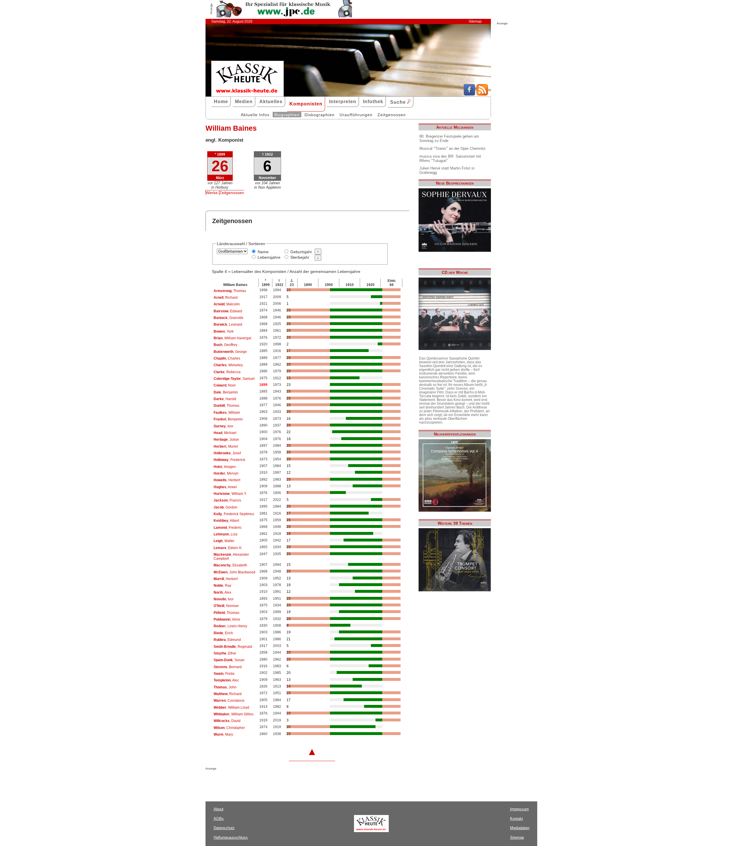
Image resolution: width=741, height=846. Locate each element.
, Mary (223, 734)
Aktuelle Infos (255, 114)
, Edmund (227, 640)
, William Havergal (232, 338)
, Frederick (229, 460)
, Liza (225, 534)
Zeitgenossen (391, 114)
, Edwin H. (228, 548)
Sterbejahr (299, 257)
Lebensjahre (269, 257)
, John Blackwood (234, 572)
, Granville (228, 318)
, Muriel (226, 446)
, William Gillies (234, 714)
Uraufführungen (356, 114)
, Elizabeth (230, 565)
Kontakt (516, 818)
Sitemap (475, 21)
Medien (244, 101)
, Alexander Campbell (231, 557)
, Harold (225, 399)
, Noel (225, 385)
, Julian (226, 439)
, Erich (223, 633)
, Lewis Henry (230, 626)
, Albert (226, 521)
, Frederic (228, 528)
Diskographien (320, 114)
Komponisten (305, 103)
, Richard (226, 298)
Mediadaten (519, 828)
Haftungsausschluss (231, 837)
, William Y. (230, 494)
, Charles (227, 358)
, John (225, 687)
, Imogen (225, 467)
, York (224, 331)
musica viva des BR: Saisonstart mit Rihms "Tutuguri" (450, 158)
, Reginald (233, 647)
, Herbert (227, 480)
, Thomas (230, 291)
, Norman (226, 606)
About (218, 809)
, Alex (222, 592)
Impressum (519, 809)
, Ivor (223, 426)
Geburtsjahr (301, 251)
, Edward (228, 311)
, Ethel (225, 653)
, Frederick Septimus (234, 514)
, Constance (229, 701)
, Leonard (228, 324)
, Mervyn (226, 473)
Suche (398, 102)
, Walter (224, 541)
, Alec (226, 680)
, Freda (224, 674)
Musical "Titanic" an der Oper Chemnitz (452, 148)
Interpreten (342, 101)
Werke (212, 192)
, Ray (222, 586)
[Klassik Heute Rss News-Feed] (482, 94)
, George (230, 352)
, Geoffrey (225, 345)
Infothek (373, 101)
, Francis (227, 500)
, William (227, 413)
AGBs (219, 818)
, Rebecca (227, 372)
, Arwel (225, 487)
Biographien (287, 114)
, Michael (225, 433)
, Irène (227, 619)
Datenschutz (224, 828)
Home (221, 101)
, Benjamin (226, 392)
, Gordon (225, 507)
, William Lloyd (231, 707)
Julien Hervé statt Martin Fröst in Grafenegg (446, 170)
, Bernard (228, 667)
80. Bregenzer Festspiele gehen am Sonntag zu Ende (449, 138)
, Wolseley (228, 365)
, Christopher (229, 728)
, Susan (229, 660)
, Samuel (234, 379)
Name (263, 251)
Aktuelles (271, 101)
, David (227, 721)
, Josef (227, 453)
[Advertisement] (273, 781)
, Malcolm (227, 304)
